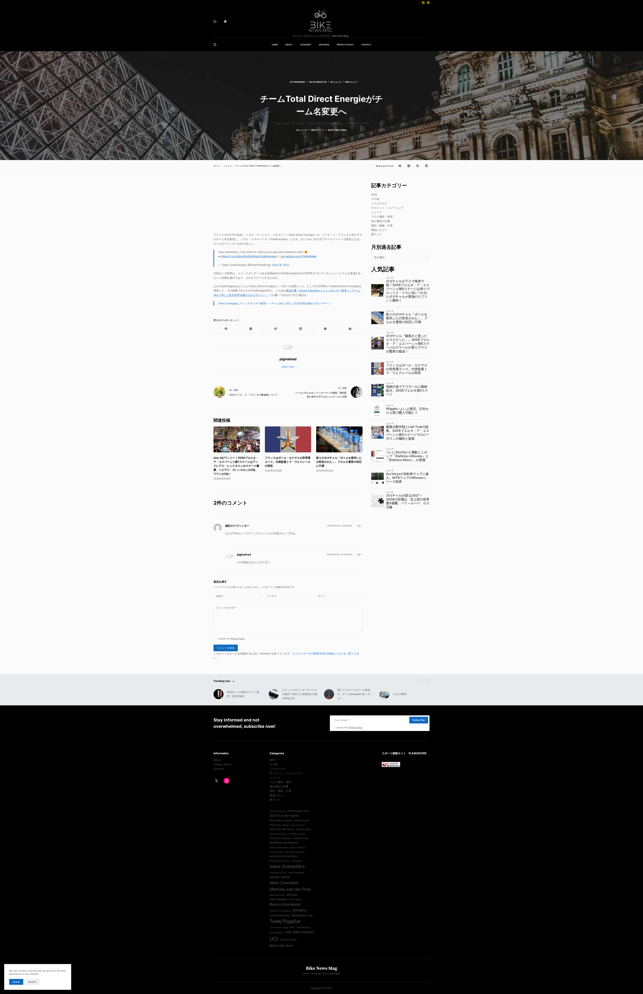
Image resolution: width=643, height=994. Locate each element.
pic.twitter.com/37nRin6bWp (298, 256)
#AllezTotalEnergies (264, 256)
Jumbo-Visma (279, 877)
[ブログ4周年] (384, 694)
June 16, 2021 (280, 265)
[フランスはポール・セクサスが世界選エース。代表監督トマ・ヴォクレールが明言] (288, 439)
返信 (359, 526)
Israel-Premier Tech (278, 872)
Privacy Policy (238, 638)
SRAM (309, 916)
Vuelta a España (288, 939)
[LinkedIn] (426, 166)
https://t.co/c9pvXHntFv (236, 256)
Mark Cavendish (284, 882)
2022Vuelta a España (279, 825)
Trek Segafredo (276, 932)
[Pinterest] (417, 166)
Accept (16, 981)
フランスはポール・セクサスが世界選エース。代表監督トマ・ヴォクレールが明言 (287, 461)
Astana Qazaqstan (279, 847)
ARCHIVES (324, 44)
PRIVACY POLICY (345, 44)
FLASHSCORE (418, 753)
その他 (375, 199)
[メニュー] (215, 21)
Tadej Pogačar (285, 921)
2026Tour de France (283, 842)
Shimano (300, 910)
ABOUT (289, 44)
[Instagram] (428, 2)
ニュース (337, 82)
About (217, 760)
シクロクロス (379, 203)
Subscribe (419, 720)
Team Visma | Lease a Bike (282, 927)
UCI (274, 939)
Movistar (292, 894)
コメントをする (225, 607)
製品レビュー (379, 230)
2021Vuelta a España (281, 820)
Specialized (298, 915)
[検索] (214, 44)
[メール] (350, 329)
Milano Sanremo (277, 895)
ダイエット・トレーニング (387, 207)
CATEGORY (305, 44)
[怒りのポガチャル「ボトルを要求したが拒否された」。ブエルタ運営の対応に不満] (339, 439)
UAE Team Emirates (299, 932)
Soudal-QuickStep (280, 915)
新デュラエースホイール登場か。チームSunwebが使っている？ (354, 694)
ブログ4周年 (400, 694)
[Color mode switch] (225, 21)
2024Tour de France (278, 834)
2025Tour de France (281, 838)
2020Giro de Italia (277, 811)
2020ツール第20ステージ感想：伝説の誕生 (243, 694)
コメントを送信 (225, 647)
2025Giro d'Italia (297, 834)
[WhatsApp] (325, 329)
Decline (32, 981)
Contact (218, 768)
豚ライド (376, 234)
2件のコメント (351, 82)
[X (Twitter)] (423, 2)
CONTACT (366, 44)
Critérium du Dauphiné (294, 852)
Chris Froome (276, 852)
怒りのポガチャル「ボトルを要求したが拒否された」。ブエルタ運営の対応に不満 (339, 461)
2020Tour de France (298, 811)
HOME (275, 44)
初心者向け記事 (380, 221)
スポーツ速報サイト (394, 753)
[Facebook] (400, 166)
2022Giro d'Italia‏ (301, 820)
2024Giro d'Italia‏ (303, 829)
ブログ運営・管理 (382, 216)
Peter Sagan (295, 899)
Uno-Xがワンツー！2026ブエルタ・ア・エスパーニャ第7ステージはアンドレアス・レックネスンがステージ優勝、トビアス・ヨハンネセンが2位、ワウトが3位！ (236, 465)
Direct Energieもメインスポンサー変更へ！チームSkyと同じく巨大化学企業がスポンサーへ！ (275, 303)
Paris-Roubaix (278, 899)
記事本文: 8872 (288, 367)
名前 (219, 596)
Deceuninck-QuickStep (283, 856)
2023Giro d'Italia (298, 825)
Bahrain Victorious (297, 847)
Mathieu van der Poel (290, 889)
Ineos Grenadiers (287, 866)
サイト (321, 596)
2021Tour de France (284, 815)
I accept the (231, 638)
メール (271, 596)
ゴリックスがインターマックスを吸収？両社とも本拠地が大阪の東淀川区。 (299, 694)
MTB (374, 194)
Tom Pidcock (303, 927)
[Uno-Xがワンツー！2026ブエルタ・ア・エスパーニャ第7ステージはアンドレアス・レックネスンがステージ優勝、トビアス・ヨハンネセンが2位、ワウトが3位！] (236, 439)
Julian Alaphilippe (296, 872)
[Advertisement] (288, 205)
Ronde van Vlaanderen (280, 911)
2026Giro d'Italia (300, 838)
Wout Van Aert (281, 945)
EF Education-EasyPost (280, 861)
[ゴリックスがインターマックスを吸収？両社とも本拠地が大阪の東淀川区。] (274, 694)
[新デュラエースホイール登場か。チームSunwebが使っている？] (329, 694)
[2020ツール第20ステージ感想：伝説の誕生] (218, 694)
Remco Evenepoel (285, 904)
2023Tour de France (282, 829)
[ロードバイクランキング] (391, 764)
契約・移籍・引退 (382, 225)
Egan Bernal (297, 861)
